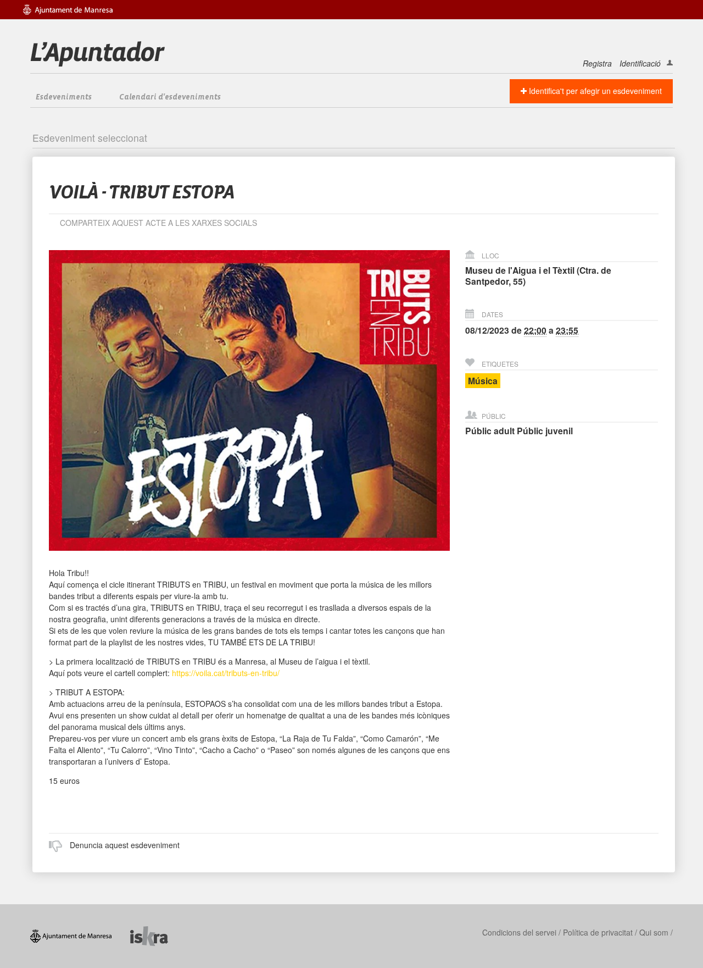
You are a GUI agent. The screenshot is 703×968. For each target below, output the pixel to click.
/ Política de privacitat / (598, 932)
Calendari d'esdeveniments (170, 97)
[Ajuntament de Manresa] (80, 935)
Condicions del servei (519, 932)
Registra (597, 63)
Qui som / (656, 932)
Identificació (640, 63)
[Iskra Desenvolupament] (157, 935)
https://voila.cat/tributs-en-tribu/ (226, 672)
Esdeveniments (64, 97)
